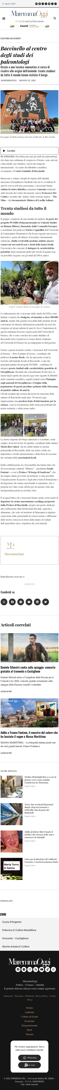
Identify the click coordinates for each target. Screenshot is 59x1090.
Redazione (8, 996)
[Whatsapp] (55, 4)
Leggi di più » (30, 786)
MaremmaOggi (14, 554)
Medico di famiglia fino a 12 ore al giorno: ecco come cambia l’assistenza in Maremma (40, 779)
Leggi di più (6, 691)
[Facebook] (36, 4)
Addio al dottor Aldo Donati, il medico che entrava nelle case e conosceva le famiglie (39, 834)
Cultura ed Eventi (10, 38)
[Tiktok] (52, 4)
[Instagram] (43, 4)
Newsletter (19, 996)
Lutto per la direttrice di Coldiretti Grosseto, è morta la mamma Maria (41, 860)
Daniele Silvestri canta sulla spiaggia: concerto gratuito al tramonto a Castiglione (28, 669)
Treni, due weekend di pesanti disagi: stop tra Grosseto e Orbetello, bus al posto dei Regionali (39, 808)
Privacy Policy (42, 996)
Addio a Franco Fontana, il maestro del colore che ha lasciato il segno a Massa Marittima (29, 734)
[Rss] (46, 4)
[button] (4, 18)
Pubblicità (29, 996)
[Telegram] (39, 4)
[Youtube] (49, 4)
